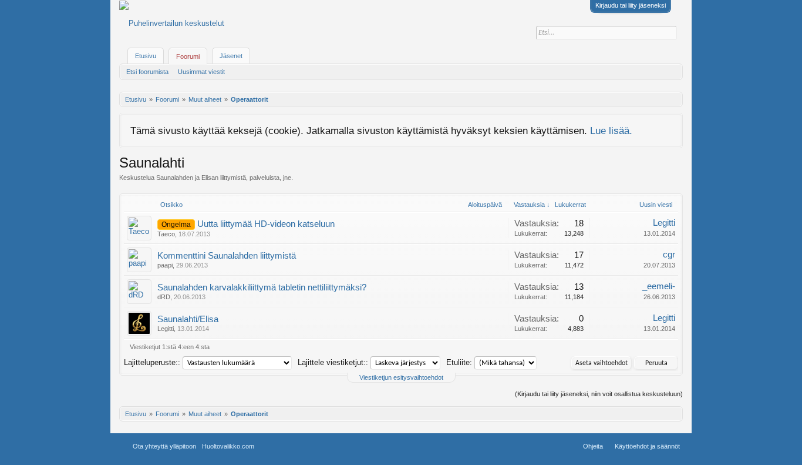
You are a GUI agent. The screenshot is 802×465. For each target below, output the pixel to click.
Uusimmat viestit (201, 71)
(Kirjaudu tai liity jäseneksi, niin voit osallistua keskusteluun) (599, 393)
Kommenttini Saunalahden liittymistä (226, 255)
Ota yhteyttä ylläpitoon (164, 446)
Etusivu (145, 55)
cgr (669, 254)
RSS (293, 446)
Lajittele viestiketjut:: (333, 362)
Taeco (166, 233)
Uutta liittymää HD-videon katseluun (266, 224)
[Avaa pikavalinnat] (675, 99)
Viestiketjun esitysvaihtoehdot (401, 377)
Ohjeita (593, 446)
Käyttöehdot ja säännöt (647, 446)
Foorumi (188, 56)
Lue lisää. (611, 130)
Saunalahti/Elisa (187, 319)
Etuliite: (459, 362)
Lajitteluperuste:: (152, 362)
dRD (163, 296)
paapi (165, 265)
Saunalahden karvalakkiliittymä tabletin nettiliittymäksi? (261, 287)
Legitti (664, 223)
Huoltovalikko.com (228, 446)
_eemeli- (658, 286)
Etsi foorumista (147, 71)
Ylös (279, 446)
